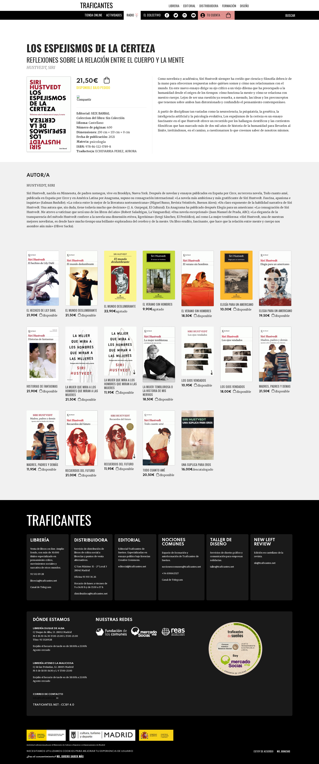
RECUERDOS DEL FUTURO (80, 471)
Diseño (244, 6)
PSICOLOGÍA (98, 142)
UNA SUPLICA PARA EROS (196, 465)
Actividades (114, 15)
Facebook (166, 15)
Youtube (193, 15)
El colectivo (152, 15)
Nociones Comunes (173, 542)
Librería (39, 540)
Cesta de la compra (228, 15)
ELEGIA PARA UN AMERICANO (275, 311)
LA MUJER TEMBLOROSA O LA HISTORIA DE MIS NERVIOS (158, 390)
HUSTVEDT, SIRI (41, 67)
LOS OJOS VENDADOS (193, 380)
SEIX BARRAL (100, 113)
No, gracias (283, 751)
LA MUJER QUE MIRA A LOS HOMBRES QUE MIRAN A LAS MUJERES (81, 391)
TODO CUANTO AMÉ (154, 470)
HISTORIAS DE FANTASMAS (42, 386)
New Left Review (264, 542)
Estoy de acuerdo (263, 751)
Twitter (175, 15)
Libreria (174, 6)
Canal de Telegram (40, 587)
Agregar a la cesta (107, 80)
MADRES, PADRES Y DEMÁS (42, 465)
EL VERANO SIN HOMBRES (157, 304)
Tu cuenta (213, 15)
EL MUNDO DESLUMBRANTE (81, 310)
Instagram (184, 15)
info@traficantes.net (45, 698)
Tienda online (93, 15)
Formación (229, 6)
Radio (130, 15)
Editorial (189, 6)
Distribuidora (208, 6)
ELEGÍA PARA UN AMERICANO (236, 305)
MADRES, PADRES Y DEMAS (275, 386)
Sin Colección (115, 118)
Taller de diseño (221, 542)
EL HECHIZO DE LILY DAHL (41, 310)
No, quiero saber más (70, 756)
